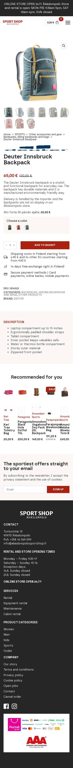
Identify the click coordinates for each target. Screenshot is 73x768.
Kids (6, 640)
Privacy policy (13, 675)
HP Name (4, 457)
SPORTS (20, 134)
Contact (9, 691)
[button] (63, 45)
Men (7, 634)
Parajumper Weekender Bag (50, 427)
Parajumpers (50, 419)
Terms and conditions (19, 669)
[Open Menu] (68, 22)
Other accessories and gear (45, 134)
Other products (30, 294)
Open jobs (11, 686)
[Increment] (14, 245)
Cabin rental (12, 614)
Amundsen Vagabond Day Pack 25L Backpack (36, 427)
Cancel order (12, 696)
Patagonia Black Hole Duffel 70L (22, 427)
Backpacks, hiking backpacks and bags (26, 136)
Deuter (19, 298)
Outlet (8, 651)
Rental (8, 598)
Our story (10, 664)
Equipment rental (15, 603)
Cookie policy (13, 680)
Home (7, 134)
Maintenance (13, 608)
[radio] (9, 227)
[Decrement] (6, 245)
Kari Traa (6, 418)
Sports (8, 645)
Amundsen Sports (36, 415)
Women (9, 629)
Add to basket (44, 245)
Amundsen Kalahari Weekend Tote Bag (64, 429)
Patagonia (22, 417)
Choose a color (17, 221)
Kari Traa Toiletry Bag (8, 429)
